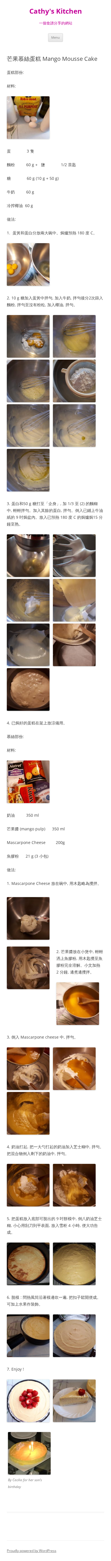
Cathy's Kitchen (55, 11)
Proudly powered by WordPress (31, 1550)
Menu (55, 37)
